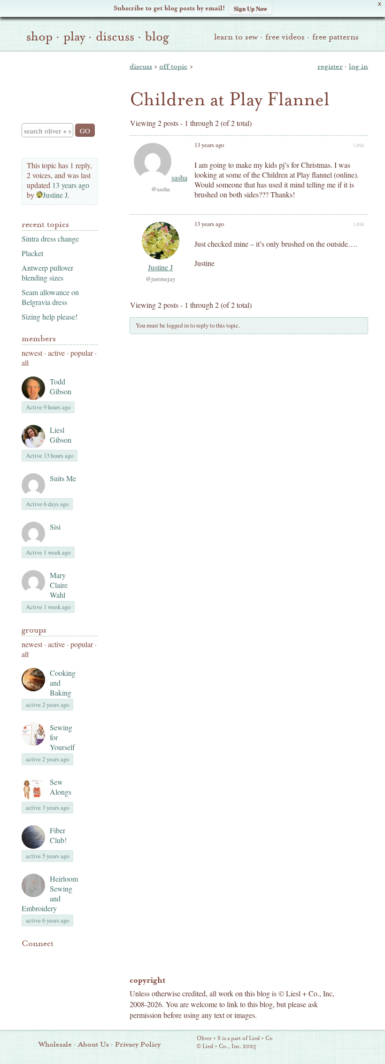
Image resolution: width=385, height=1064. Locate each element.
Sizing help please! (49, 316)
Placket (32, 253)
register (330, 66)
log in (358, 66)
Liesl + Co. (184, 1042)
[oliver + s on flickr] (43, 957)
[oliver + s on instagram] (27, 969)
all (25, 363)
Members (39, 338)
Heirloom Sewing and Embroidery (50, 893)
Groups (34, 630)
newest (32, 353)
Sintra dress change (50, 238)
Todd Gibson (60, 386)
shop (39, 37)
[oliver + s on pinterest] (27, 957)
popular (81, 353)
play (74, 37)
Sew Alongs (60, 787)
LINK (359, 145)
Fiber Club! (58, 835)
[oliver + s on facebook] (59, 957)
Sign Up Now (250, 8)
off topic (173, 66)
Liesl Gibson (60, 435)
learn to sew (236, 36)
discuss (115, 37)
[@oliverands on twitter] (75, 957)
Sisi (55, 527)
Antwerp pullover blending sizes (47, 272)
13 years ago (70, 185)
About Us (93, 1044)
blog (157, 37)
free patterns (335, 36)
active (56, 353)
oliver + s (57, 79)
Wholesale (55, 1044)
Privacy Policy (138, 1044)
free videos (285, 36)
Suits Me (63, 478)
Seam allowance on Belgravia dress (50, 297)
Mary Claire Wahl (59, 585)
